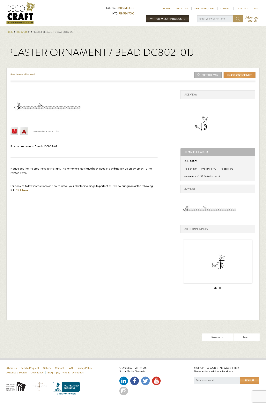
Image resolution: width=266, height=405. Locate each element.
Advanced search (252, 18)
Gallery (225, 8)
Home (166, 8)
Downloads (37, 372)
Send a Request (204, 8)
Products (21, 32)
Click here (22, 190)
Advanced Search (16, 372)
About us (182, 8)
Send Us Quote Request (239, 75)
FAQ (257, 8)
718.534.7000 (126, 13)
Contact (242, 8)
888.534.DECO (125, 8)
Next (246, 337)
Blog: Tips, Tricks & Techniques (66, 372)
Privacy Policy (84, 368)
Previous (217, 337)
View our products (170, 19)
